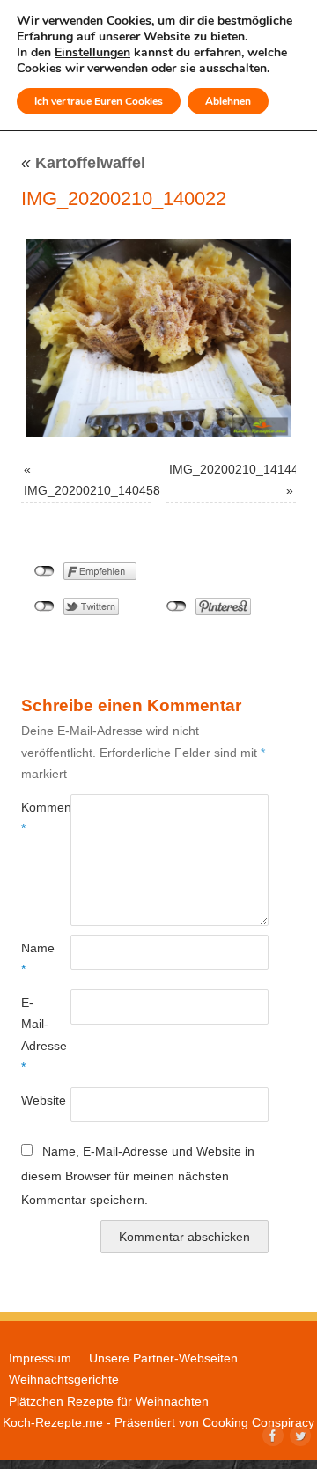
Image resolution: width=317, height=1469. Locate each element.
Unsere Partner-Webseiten (163, 1358)
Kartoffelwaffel (83, 163)
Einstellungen (92, 53)
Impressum (40, 1358)
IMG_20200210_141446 (237, 469)
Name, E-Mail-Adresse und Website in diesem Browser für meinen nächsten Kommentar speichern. (137, 1175)
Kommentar (33, 817)
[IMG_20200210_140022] (158, 338)
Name (33, 958)
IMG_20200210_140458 (92, 490)
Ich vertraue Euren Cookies (98, 101)
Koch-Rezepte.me (53, 1422)
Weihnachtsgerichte (64, 1379)
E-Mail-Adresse (33, 1034)
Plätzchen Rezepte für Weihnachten (109, 1401)
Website (33, 1100)
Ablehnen (228, 101)
